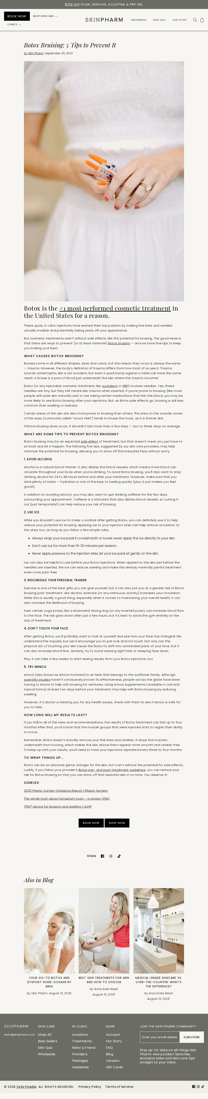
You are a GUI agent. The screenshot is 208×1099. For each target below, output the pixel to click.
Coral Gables (101, 4)
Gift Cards (114, 1067)
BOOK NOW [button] (91, 823)
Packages (80, 1060)
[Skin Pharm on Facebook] (102, 856)
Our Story (114, 1041)
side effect (89, 441)
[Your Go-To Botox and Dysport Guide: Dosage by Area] (49, 931)
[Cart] (202, 20)
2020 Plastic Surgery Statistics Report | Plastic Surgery (66, 790)
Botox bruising (119, 343)
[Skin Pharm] (104, 20)
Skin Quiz (45, 1047)
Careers (112, 1060)
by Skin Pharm (34, 53)
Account (113, 1034)
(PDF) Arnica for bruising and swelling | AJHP (58, 806)
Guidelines (80, 1067)
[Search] (195, 20)
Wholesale (46, 1054)
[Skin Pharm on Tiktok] (119, 856)
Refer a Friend (83, 1047)
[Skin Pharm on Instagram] (110, 856)
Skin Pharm (26, 1087)
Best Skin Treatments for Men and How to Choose (104, 980)
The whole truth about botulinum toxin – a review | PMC (67, 798)
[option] (104, 4)
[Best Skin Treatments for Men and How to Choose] (104, 931)
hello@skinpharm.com (19, 1035)
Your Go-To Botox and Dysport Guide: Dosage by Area (49, 982)
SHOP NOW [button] (117, 823)
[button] (45, 16)
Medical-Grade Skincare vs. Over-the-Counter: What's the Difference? (158, 982)
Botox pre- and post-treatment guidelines (112, 770)
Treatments (82, 1041)
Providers (80, 1054)
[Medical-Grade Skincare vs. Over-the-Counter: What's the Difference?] (158, 931)
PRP (125, 386)
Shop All (44, 1034)
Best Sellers (47, 1041)
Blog (109, 1054)
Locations (80, 1034)
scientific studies (37, 679)
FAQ (109, 1047)
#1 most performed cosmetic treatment (115, 309)
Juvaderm (110, 386)
